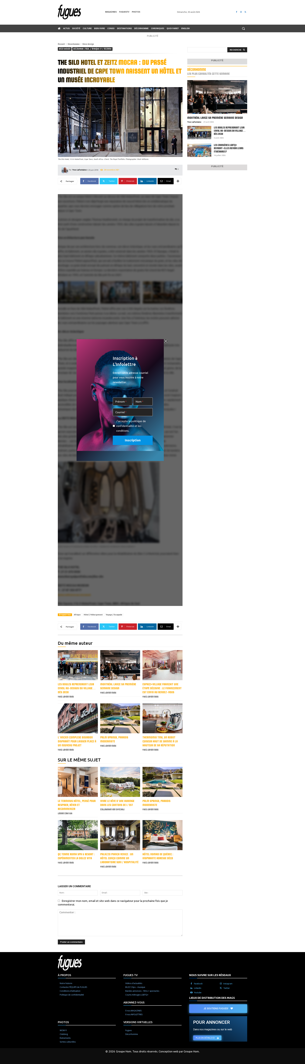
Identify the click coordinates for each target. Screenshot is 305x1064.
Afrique (77, 615)
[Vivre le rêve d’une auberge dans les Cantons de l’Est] (120, 782)
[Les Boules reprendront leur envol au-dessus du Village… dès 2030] (78, 665)
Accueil (61, 44)
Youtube (197, 992)
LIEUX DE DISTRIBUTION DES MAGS (212, 997)
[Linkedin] (191, 988)
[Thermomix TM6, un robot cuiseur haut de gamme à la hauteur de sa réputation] (162, 718)
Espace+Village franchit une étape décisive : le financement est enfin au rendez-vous (162, 688)
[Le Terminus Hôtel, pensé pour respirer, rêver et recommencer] (78, 782)
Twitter (226, 988)
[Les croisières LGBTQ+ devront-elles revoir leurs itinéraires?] (199, 150)
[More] (178, 181)
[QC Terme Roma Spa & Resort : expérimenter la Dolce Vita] (78, 835)
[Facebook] (236, 12)
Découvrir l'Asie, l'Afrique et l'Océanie (92, 49)
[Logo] (81, 12)
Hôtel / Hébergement (93, 615)
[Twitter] (245, 12)
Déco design (88, 44)
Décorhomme (74, 44)
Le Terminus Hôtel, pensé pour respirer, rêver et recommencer (77, 805)
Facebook (198, 984)
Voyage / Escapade (114, 615)
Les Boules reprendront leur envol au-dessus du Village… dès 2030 (77, 688)
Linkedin (197, 988)
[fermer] (165, 341)
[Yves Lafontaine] (65, 170)
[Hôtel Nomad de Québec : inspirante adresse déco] (162, 835)
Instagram (227, 984)
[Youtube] (191, 992)
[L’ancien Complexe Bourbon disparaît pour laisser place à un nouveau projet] (78, 718)
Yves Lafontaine (79, 170)
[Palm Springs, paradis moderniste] (120, 718)
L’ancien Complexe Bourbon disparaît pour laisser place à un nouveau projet (77, 741)
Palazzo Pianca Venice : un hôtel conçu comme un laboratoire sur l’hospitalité (119, 858)
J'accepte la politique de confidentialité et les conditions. (131, 426)
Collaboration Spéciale (112, 809)
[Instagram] (241, 12)
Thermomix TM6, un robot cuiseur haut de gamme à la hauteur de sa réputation (160, 741)
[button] (243, 28)
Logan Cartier (65, 813)
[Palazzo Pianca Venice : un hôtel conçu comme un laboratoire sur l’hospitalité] (120, 835)
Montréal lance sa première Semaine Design (215, 117)
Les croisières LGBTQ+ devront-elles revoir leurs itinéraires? (228, 148)
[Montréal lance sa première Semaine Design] (120, 665)
